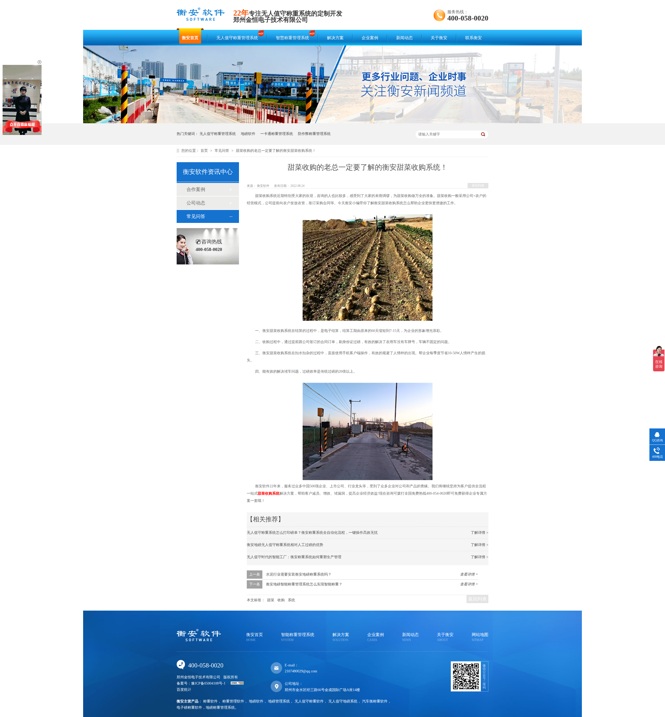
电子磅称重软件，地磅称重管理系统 (206, 707)
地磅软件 (248, 134)
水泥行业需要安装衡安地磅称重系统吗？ (298, 574)
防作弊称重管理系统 (314, 134)
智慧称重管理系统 (292, 38)
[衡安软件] (201, 20)
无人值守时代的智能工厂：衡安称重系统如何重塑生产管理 (294, 557)
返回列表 (478, 185)
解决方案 (335, 38)
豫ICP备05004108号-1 (208, 683)
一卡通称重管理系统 (276, 134)
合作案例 (196, 189)
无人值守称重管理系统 (237, 38)
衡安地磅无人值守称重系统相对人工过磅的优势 (285, 545)
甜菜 (270, 600)
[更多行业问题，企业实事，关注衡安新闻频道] (332, 122)
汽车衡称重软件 (375, 701)
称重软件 (210, 701)
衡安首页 (190, 38)
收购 (281, 600)
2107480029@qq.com (301, 671)
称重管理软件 (233, 701)
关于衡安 (439, 38)
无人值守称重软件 (309, 701)
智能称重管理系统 (297, 637)
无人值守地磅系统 (342, 701)
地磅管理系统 (279, 701)
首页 (205, 151)
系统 (291, 600)
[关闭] (39, 62)
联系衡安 (473, 38)
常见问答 (222, 151)
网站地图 (480, 637)
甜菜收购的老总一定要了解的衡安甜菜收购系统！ (276, 151)
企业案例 (370, 38)
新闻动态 (404, 38)
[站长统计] (237, 683)
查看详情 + (469, 574)
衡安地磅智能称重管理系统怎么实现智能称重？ (304, 584)
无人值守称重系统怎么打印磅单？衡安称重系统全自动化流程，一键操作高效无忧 (312, 533)
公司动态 (196, 203)
